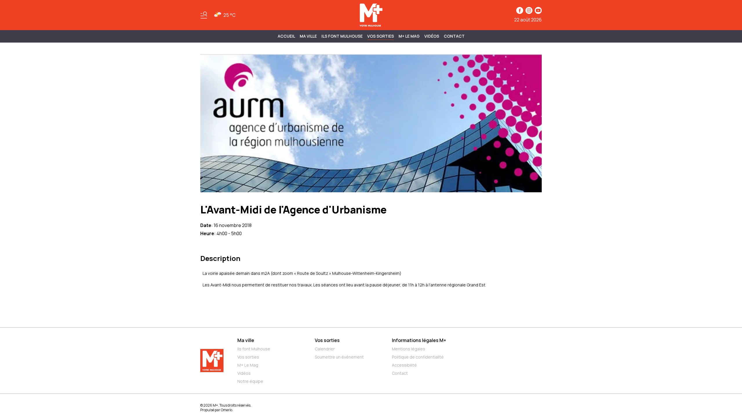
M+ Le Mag (409, 36)
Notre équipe (250, 381)
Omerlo (226, 409)
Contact (454, 36)
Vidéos (431, 36)
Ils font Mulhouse (253, 349)
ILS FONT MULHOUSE (342, 36)
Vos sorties (380, 36)
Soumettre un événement (339, 357)
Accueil (286, 36)
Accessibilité (404, 365)
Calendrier (325, 349)
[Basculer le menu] (203, 15)
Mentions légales (408, 349)
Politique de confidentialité (418, 357)
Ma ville (245, 340)
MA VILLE (308, 36)
